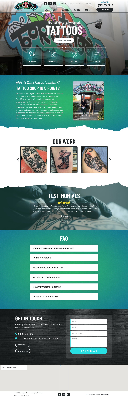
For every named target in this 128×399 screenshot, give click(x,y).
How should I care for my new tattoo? (45, 297)
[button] (18, 160)
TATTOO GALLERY (53, 61)
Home (46, 10)
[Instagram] (50, 3)
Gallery (77, 10)
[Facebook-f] (45, 3)
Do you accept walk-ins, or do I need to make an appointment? (53, 248)
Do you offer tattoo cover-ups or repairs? (47, 287)
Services (65, 10)
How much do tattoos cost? (42, 258)
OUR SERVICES (32, 61)
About (55, 10)
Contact (88, 10)
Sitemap (26, 395)
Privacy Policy (18, 395)
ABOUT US (74, 61)
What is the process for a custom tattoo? (47, 277)
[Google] (54, 3)
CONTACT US (96, 61)
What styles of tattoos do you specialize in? (48, 267)
